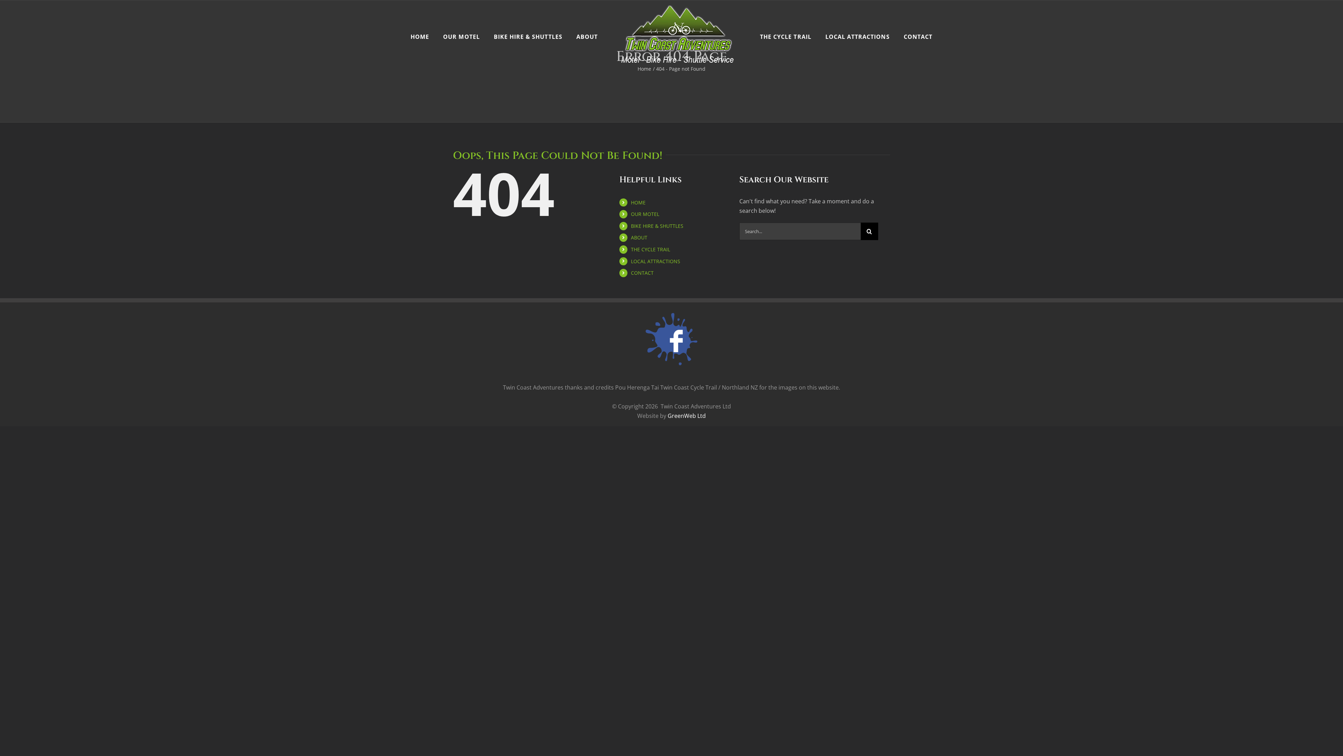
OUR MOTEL (645, 214)
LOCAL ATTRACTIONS (655, 261)
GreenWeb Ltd (687, 416)
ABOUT (639, 237)
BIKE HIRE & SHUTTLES (657, 226)
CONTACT (642, 273)
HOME (638, 202)
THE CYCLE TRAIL (650, 249)
